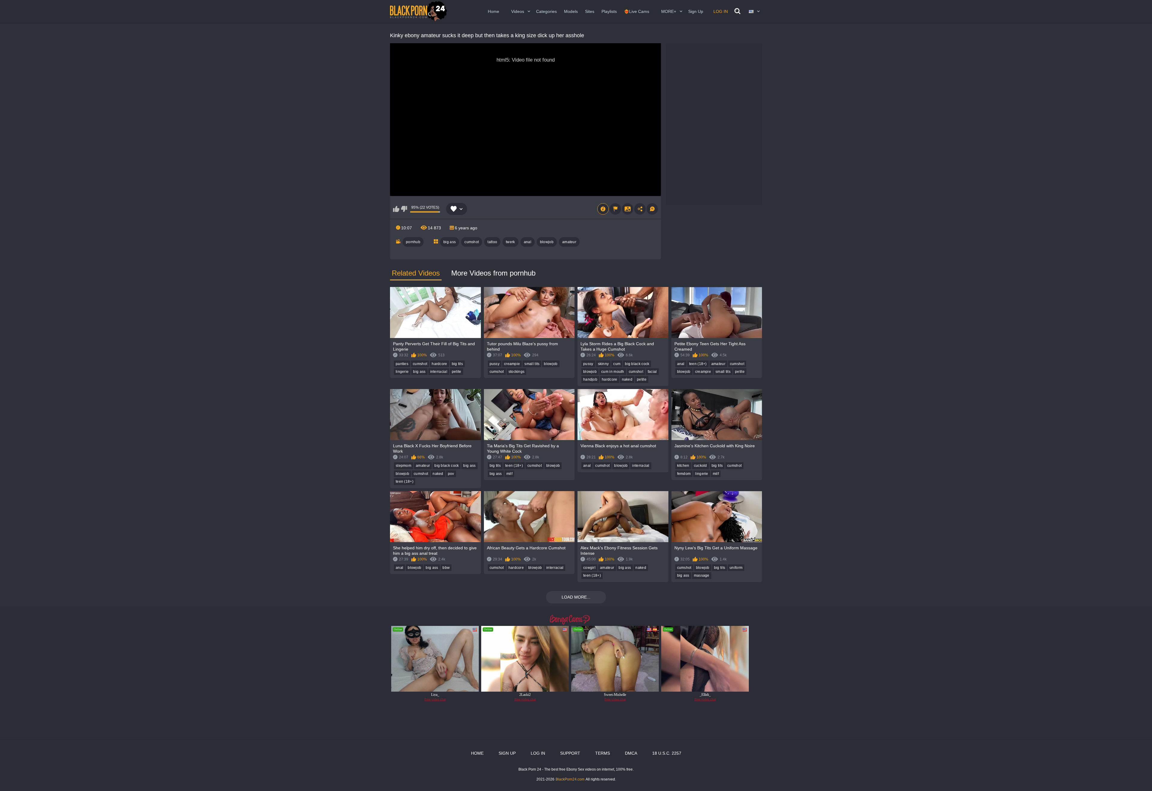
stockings (516, 372)
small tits (531, 364)
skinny (603, 364)
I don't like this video (404, 209)
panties (402, 364)
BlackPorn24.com (570, 779)
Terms (602, 753)
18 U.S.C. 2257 (666, 753)
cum (616, 364)
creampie (512, 364)
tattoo (492, 242)
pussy (495, 364)
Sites (589, 11)
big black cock (637, 364)
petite (456, 372)
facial (652, 372)
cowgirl (589, 568)
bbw (446, 568)
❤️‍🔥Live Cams (636, 11)
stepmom (403, 465)
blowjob (547, 242)
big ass (449, 242)
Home (493, 11)
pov (451, 474)
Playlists (609, 11)
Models (571, 11)
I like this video (396, 209)
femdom (684, 474)
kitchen (683, 465)
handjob (590, 379)
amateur (569, 242)
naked (627, 379)
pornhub (413, 242)
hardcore (439, 364)
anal (527, 242)
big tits (457, 364)
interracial (438, 372)
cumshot (471, 242)
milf (509, 474)
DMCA (631, 753)
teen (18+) (698, 364)
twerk (510, 242)
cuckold (700, 465)
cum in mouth (612, 372)
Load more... (576, 597)
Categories (546, 11)
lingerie (402, 372)
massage (702, 575)
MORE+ (668, 11)
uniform (736, 568)
